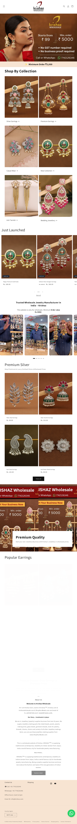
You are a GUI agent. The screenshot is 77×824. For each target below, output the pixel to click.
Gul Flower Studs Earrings (48, 469)
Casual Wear (11, 171)
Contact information (66, 821)
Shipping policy (55, 821)
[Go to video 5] (43, 358)
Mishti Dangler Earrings (47, 608)
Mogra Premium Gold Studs (10, 282)
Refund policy (27, 821)
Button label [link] (38, 773)
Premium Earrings (47, 121)
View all (38, 295)
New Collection (46, 171)
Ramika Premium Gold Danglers (49, 662)
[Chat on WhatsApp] (71, 813)
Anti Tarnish (11, 220)
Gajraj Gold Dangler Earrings (14, 608)
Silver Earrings (12, 121)
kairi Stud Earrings (12, 469)
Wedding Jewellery (48, 220)
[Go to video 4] (41, 358)
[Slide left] (34, 292)
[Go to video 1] (34, 358)
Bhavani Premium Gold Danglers (16, 662)
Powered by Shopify (17, 821)
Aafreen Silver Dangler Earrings (47, 282)
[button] (4, 6)
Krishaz (10, 821)
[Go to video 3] (39, 358)
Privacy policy (35, 821)
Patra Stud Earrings (12, 417)
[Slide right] (43, 292)
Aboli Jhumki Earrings (47, 417)
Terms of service (45, 821)
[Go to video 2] (36, 358)
